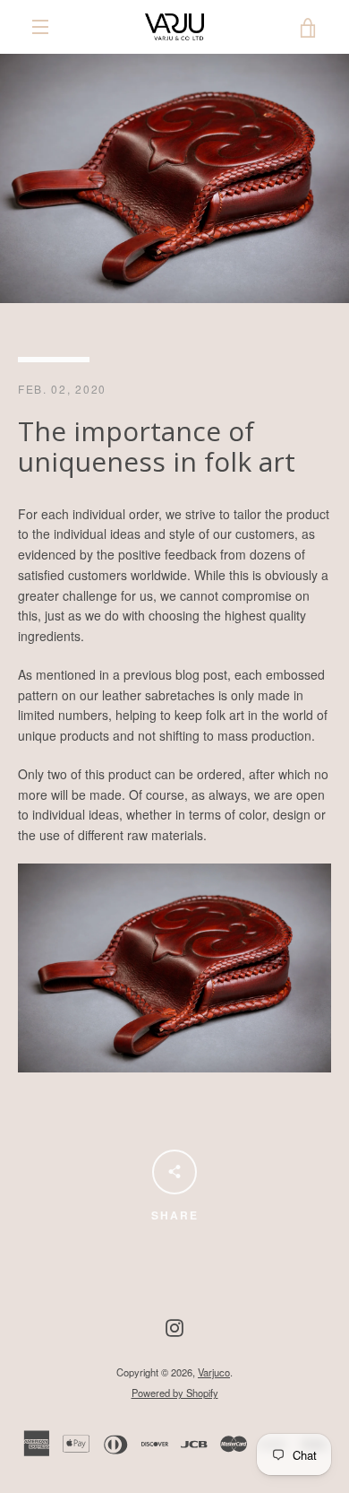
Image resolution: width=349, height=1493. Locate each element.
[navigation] (40, 26)
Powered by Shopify (175, 1392)
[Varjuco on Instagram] (174, 1326)
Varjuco (214, 1372)
